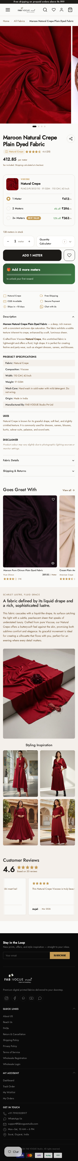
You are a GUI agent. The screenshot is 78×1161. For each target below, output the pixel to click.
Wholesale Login (11, 1064)
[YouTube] (31, 998)
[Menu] (8, 10)
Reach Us (7, 1022)
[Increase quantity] (29, 241)
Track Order (9, 1086)
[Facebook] (14, 998)
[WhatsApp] (39, 998)
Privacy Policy (10, 1046)
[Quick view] (53, 563)
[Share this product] (71, 139)
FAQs (6, 1028)
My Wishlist (9, 1092)
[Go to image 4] (45, 126)
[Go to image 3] (41, 126)
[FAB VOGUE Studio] (26, 10)
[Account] (61, 10)
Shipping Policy (11, 1040)
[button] (64, 241)
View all (67, 490)
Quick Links (11, 1009)
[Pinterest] (23, 998)
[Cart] (70, 10)
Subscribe (60, 955)
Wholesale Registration (15, 1058)
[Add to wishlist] (69, 255)
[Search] (45, 10)
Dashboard (8, 1080)
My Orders (8, 1098)
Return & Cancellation (14, 1034)
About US (8, 1016)
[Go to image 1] (34, 126)
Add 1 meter (32, 255)
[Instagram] (6, 998)
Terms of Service (11, 1052)
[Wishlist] (54, 10)
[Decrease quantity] (8, 241)
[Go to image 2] (38, 126)
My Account (11, 1073)
